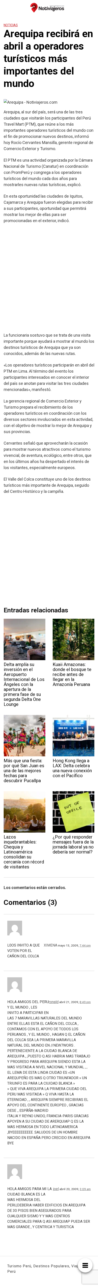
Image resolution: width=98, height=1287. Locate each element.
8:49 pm (85, 1002)
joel (56, 1189)
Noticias (11, 25)
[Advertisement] (49, 277)
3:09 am (85, 1189)
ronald (54, 1002)
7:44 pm (85, 945)
